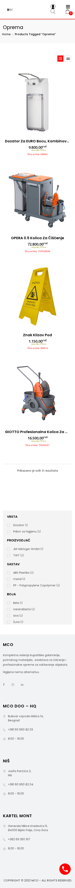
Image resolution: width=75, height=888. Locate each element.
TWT (16, 555)
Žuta (16, 622)
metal (17, 579)
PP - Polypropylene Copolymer (34, 585)
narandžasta (22, 609)
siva (16, 616)
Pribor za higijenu (25, 531)
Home (6, 34)
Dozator (18, 525)
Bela (16, 603)
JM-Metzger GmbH (26, 549)
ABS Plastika (21, 573)
